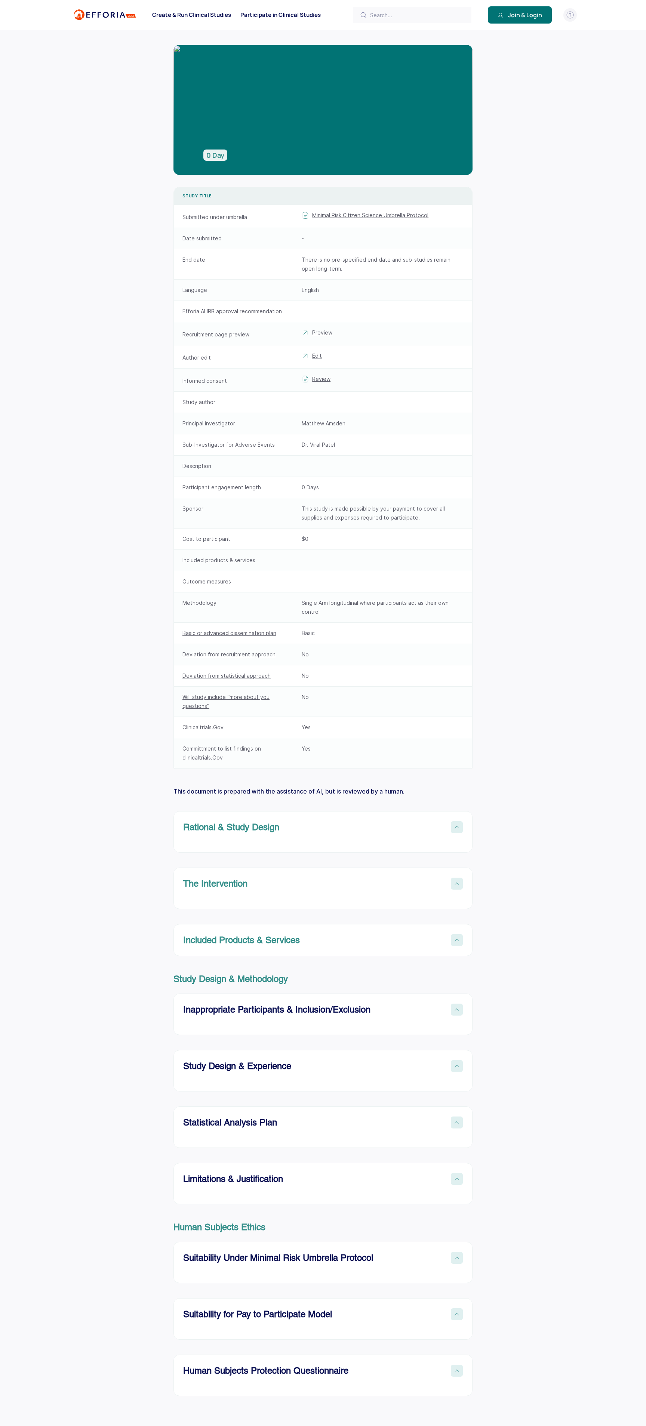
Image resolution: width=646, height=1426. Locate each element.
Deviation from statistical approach (226, 675)
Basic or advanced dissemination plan (229, 633)
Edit (317, 355)
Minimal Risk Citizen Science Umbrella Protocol (370, 215)
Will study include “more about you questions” (226, 701)
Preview (322, 332)
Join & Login (525, 15)
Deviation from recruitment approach (229, 654)
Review (321, 379)
